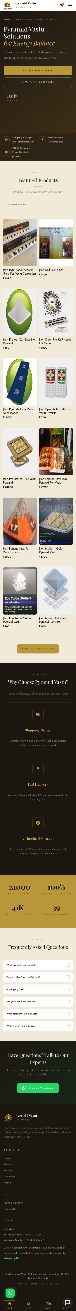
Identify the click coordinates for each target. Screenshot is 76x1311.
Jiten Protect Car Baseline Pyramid (19, 341)
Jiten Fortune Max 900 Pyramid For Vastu (53, 480)
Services (8, 1170)
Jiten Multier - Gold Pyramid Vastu (51, 550)
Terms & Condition (13, 1202)
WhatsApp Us (11, 1258)
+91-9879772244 (33, 1234)
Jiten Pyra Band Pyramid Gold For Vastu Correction (19, 271)
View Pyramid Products (38, 82)
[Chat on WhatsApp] (10, 1293)
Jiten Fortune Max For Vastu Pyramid (16, 550)
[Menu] (69, 5)
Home (7, 1158)
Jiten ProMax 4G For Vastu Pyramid (19, 480)
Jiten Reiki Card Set (51, 270)
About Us (8, 1164)
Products (8, 1182)
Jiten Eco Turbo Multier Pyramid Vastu (17, 619)
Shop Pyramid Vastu (38, 70)
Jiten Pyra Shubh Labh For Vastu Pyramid (55, 410)
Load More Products (38, 648)
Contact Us (9, 1176)
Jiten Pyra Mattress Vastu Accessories (18, 410)
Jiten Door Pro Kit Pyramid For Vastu (55, 341)
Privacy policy (11, 1209)
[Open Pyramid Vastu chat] (68, 1303)
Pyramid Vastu (16, 204)
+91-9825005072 (13, 1234)
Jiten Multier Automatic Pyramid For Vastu (53, 619)
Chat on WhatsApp (41, 1087)
